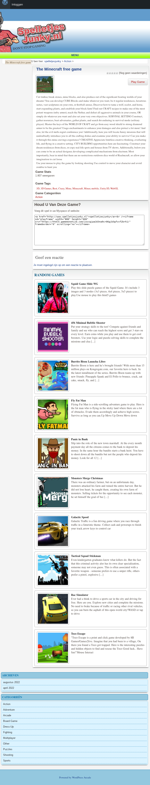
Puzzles (7, 749)
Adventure (9, 709)
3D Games (46, 188)
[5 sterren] (117, 73)
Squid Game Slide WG (84, 284)
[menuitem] (5, 4)
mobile (95, 188)
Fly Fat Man (78, 400)
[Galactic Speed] (53, 531)
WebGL (114, 188)
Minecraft (77, 188)
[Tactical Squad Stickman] (53, 570)
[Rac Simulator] (53, 609)
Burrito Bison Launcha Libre (88, 361)
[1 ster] (107, 73)
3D (37, 188)
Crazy (61, 188)
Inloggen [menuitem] (17, 4)
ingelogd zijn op (52, 265)
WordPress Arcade (81, 777)
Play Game (138, 81)
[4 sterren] (114, 73)
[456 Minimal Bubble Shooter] (53, 337)
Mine (68, 188)
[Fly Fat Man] (53, 414)
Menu (75, 55)
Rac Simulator (79, 595)
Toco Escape (78, 634)
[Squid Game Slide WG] (53, 298)
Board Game (10, 721)
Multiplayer (9, 737)
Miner (87, 188)
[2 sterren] (110, 73)
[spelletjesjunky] (76, 13)
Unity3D (104, 188)
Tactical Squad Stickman (86, 556)
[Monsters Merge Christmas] (53, 492)
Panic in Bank (79, 439)
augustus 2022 (11, 682)
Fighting (7, 732)
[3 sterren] (112, 73)
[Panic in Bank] (53, 453)
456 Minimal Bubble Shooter (88, 323)
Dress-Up (8, 726)
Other (6, 743)
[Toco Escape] (53, 648)
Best (55, 188)
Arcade (7, 715)
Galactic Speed (80, 517)
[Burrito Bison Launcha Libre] (53, 375)
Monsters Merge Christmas (87, 478)
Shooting (8, 754)
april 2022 (8, 687)
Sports (7, 760)
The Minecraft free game (59, 69)
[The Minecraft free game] (45, 83)
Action (39, 197)
